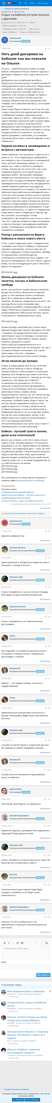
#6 (50, 646)
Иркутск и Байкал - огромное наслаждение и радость (23, 1051)
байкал (32, 22)
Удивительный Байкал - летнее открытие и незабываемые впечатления (23, 496)
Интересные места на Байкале (30, 1055)
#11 (49, 799)
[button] (4, 943)
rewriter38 (8, 22)
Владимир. (11, 1008)
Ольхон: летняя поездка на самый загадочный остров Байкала (27, 1018)
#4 (50, 587)
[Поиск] (25, 3)
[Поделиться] (46, 48)
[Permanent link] (21, 63)
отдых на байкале (9, 32)
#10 (49, 770)
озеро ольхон (33, 29)
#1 (50, 48)
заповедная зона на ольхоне (14, 29)
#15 (49, 917)
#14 (49, 885)
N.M (8, 1041)
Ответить (46, 508)
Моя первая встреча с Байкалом (26, 991)
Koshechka (11, 994)
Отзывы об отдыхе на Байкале (29, 994)
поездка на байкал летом (29, 32)
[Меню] (4, 3)
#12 (49, 826)
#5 (50, 616)
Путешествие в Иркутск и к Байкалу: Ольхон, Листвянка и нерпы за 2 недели (28, 1035)
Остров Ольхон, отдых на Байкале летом (22, 500)
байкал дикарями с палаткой (14, 26)
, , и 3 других (24, 513)
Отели (21, 11)
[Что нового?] (20, 3)
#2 (50, 531)
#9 (50, 740)
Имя (3, 962)
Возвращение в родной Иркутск (17, 492)
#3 (50, 557)
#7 (50, 678)
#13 (49, 855)
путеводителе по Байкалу (31, 480)
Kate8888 (11, 1023)
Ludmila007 (11, 1055)
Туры (15, 11)
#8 (50, 708)
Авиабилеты (6, 11)
